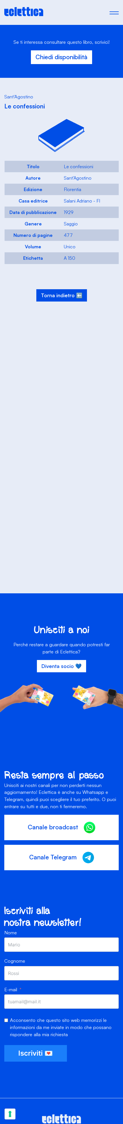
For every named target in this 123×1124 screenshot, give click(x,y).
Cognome (14, 961)
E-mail (10, 989)
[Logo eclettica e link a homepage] (23, 14)
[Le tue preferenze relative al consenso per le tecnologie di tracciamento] (10, 1114)
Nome (10, 932)
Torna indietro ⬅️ (61, 295)
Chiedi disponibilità (61, 57)
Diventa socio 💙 (61, 666)
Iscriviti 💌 (35, 1053)
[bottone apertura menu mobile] (114, 12)
